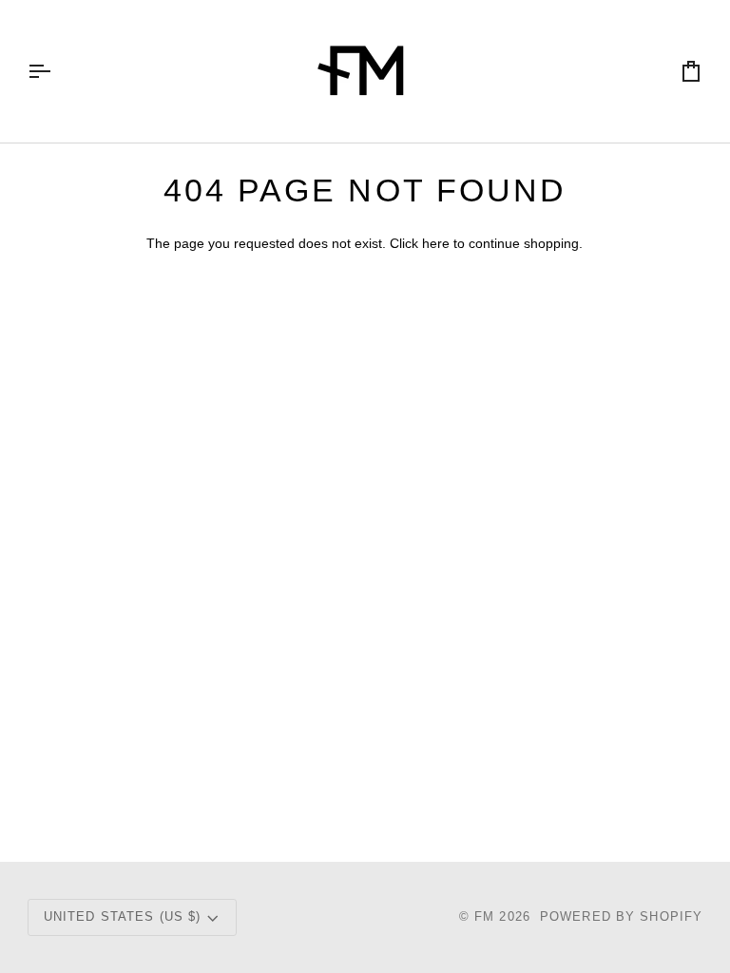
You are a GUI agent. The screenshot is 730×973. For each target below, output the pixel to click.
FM (484, 917)
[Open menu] (56, 71)
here (436, 244)
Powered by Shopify (621, 917)
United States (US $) (123, 917)
